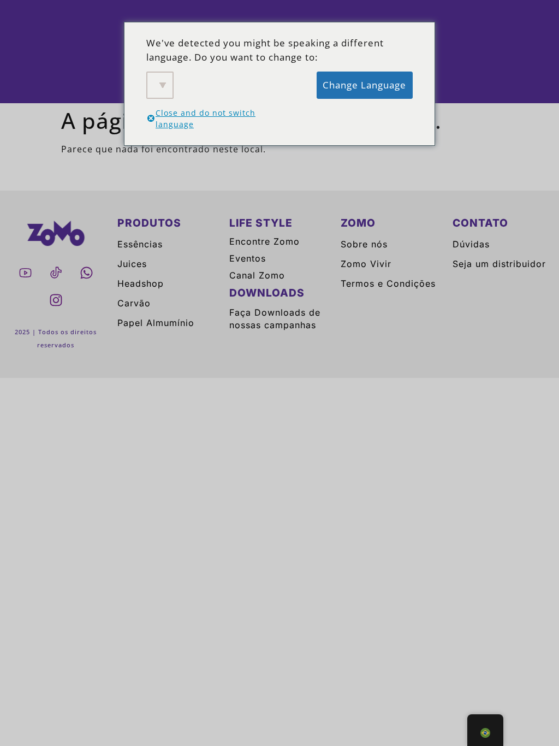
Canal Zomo (257, 275)
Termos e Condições (388, 283)
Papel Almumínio (155, 322)
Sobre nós (364, 244)
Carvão (134, 303)
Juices (132, 263)
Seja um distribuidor (499, 263)
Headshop (140, 283)
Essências (140, 244)
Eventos (247, 258)
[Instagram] (55, 299)
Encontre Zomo (264, 241)
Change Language (364, 85)
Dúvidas (471, 244)
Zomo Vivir (366, 263)
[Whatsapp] (86, 272)
